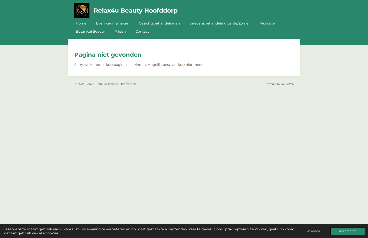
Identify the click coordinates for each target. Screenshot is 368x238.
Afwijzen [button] (313, 231)
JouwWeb (287, 83)
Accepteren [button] (347, 231)
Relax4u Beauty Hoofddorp (136, 10)
